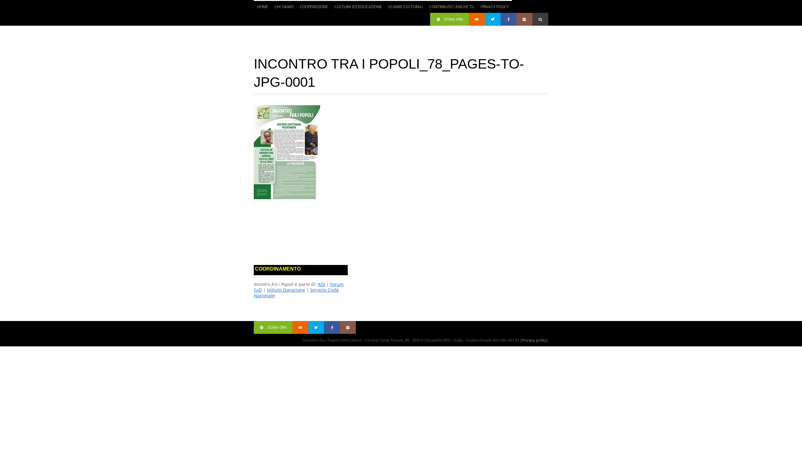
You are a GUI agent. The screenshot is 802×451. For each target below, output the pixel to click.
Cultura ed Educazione (356, 8)
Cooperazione (312, 8)
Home (262, 6)
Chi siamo (282, 8)
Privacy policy (534, 340)
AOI (321, 284)
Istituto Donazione (286, 290)
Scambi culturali (404, 8)
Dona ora (453, 19)
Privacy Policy (495, 6)
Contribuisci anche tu (450, 8)
